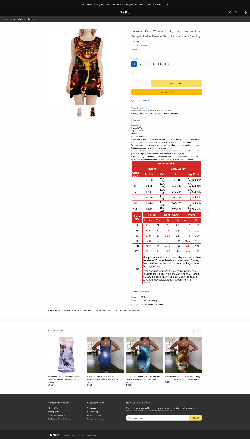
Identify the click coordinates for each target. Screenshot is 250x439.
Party (152, 114)
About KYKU (53, 408)
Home (5, 19)
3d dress (147, 108)
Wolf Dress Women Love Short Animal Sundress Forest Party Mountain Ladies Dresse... (64, 379)
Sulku (166, 114)
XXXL (167, 64)
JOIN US (195, 418)
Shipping (135, 73)
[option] (81, 112)
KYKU (50, 310)
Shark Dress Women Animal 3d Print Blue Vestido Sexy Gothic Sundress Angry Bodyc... (143, 379)
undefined (174, 114)
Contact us (91, 408)
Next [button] (199, 330)
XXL (160, 64)
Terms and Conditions (57, 415)
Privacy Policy (54, 412)
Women (21, 19)
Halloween (143, 114)
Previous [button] (193, 330)
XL (153, 64)
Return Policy (92, 412)
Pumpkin (158, 114)
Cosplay (134, 114)
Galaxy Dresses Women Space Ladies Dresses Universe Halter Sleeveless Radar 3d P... (104, 379)
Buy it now (166, 93)
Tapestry (31, 19)
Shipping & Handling (95, 419)
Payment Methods (94, 415)
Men (13, 19)
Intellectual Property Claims (59, 419)
